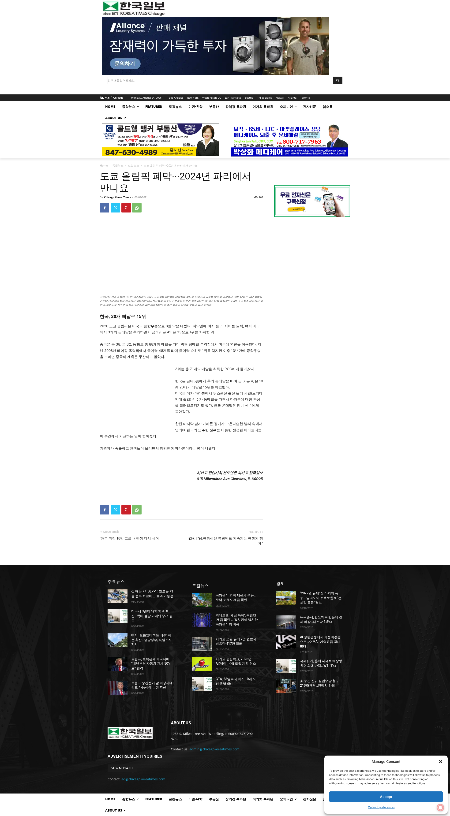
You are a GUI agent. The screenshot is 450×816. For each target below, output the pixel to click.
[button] (440, 761)
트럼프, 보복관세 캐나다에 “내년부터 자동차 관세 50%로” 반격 (151, 663)
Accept (386, 796)
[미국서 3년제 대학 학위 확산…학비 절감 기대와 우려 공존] (118, 616)
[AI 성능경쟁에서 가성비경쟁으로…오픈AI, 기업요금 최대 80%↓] (286, 642)
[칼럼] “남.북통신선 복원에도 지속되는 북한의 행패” (225, 540)
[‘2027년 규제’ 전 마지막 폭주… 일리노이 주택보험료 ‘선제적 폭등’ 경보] (286, 598)
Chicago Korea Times (117, 197)
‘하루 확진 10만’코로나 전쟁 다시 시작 (129, 538)
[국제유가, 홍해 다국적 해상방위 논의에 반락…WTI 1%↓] (286, 666)
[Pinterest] (126, 207)
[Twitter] (115, 207)
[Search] (337, 80)
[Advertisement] (135, 397)
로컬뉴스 (133, 166)
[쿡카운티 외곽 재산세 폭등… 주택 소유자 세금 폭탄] (202, 600)
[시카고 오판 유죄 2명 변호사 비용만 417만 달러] (202, 644)
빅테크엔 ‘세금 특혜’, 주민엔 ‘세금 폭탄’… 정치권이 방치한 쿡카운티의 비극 (237, 619)
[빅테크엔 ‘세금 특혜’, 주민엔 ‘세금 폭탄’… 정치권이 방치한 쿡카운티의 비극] (202, 620)
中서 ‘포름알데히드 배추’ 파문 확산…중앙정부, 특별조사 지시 (151, 639)
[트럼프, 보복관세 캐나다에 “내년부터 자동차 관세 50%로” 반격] (118, 664)
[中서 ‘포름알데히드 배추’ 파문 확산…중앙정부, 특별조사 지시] (118, 640)
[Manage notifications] (440, 807)
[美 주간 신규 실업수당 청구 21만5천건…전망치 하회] (286, 686)
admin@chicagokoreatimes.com (214, 749)
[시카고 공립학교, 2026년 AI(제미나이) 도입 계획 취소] (202, 664)
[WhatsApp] (137, 207)
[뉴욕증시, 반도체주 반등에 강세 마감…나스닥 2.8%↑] (286, 622)
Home (104, 166)
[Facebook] (104, 207)
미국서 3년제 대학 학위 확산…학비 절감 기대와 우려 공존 (151, 615)
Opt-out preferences (381, 807)
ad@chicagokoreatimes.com (143, 779)
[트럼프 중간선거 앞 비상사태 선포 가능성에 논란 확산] (118, 688)
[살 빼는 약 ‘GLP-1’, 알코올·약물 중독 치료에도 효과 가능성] (118, 596)
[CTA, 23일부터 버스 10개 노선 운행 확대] (202, 684)
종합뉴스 (118, 166)
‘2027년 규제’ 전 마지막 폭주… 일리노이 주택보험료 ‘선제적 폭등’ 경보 (320, 597)
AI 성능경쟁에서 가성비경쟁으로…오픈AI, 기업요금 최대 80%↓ (320, 641)
